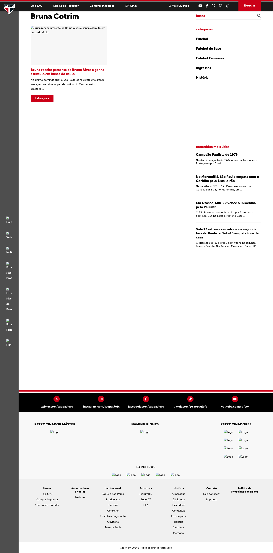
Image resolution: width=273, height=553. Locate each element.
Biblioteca (179, 499)
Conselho (113, 510)
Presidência (113, 499)
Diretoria (113, 505)
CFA (145, 505)
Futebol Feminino (210, 58)
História (202, 78)
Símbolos (178, 527)
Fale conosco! (211, 494)
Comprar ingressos (102, 5)
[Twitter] (213, 6)
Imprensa (211, 499)
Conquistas (178, 510)
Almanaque (178, 494)
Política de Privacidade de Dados (244, 490)
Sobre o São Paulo (113, 494)
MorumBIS (145, 494)
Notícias (249, 5)
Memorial (178, 533)
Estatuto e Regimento (113, 516)
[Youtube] (200, 6)
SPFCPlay (131, 5)
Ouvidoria (113, 521)
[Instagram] (220, 6)
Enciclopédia (178, 516)
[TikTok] (227, 6)
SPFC (9, 9)
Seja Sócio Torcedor (66, 5)
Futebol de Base (208, 49)
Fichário (178, 521)
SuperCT (146, 499)
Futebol (202, 39)
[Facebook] (207, 6)
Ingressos (203, 68)
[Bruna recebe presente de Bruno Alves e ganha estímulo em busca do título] (69, 64)
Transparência (113, 527)
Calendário (178, 505)
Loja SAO (36, 5)
